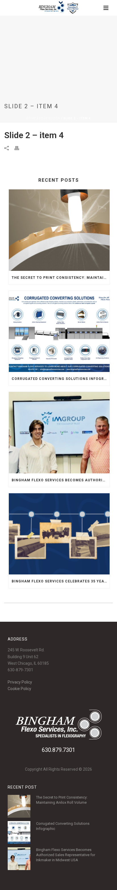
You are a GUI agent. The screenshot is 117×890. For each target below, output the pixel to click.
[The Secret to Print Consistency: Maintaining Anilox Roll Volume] (59, 230)
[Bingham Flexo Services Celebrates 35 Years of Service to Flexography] (59, 533)
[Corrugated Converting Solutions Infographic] (59, 331)
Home (31, 118)
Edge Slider (49, 118)
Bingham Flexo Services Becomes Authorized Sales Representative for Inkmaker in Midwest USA (61, 480)
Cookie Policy (19, 688)
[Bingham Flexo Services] (58, 8)
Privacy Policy (20, 682)
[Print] (19, 148)
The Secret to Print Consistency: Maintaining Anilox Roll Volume (61, 278)
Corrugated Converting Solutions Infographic (61, 379)
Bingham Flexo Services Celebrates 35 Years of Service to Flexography (61, 581)
